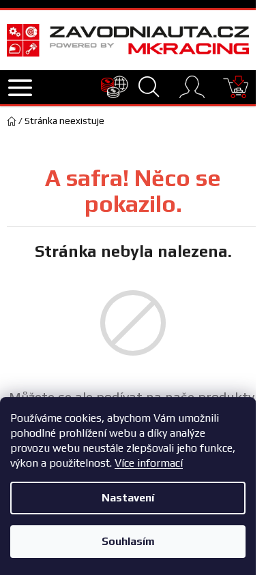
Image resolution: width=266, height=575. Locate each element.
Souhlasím (128, 541)
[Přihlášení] (192, 87)
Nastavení (128, 497)
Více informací (149, 462)
